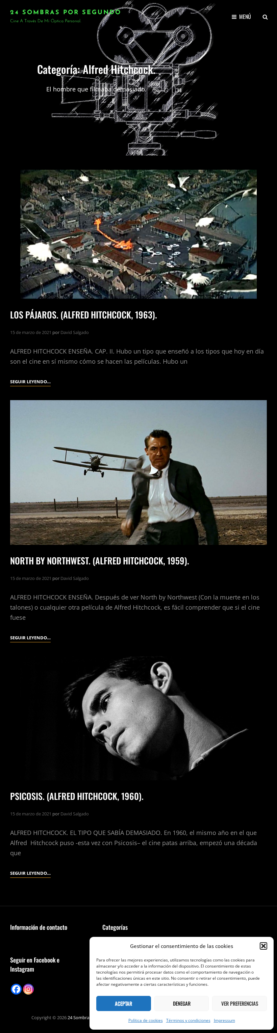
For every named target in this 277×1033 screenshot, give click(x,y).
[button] (263, 946)
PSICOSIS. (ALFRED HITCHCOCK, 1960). (77, 796)
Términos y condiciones (188, 1020)
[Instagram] (28, 989)
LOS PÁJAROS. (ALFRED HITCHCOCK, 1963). (83, 314)
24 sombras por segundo (65, 13)
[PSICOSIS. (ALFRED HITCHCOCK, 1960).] (138, 718)
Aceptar (123, 1003)
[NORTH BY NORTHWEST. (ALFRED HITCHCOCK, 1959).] (138, 472)
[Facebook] (16, 989)
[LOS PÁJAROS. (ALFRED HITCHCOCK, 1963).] (138, 234)
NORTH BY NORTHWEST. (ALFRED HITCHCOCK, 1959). (99, 560)
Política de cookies (145, 1020)
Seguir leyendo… (30, 382)
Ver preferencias (239, 1003)
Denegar (182, 1003)
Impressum (224, 1020)
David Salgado (74, 332)
